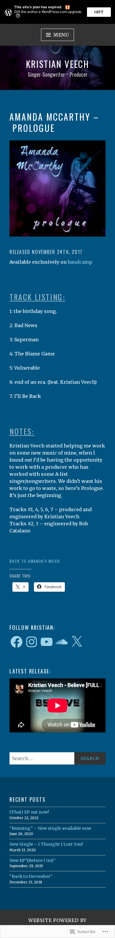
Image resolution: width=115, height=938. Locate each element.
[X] (77, 642)
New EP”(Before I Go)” (32, 860)
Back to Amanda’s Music (35, 561)
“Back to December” (30, 876)
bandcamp (80, 262)
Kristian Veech (57, 63)
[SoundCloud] (62, 642)
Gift (99, 12)
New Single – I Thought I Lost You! (46, 844)
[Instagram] (31, 642)
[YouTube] (47, 642)
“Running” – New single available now (50, 828)
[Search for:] (57, 758)
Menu (61, 35)
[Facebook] (16, 642)
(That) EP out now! (29, 812)
